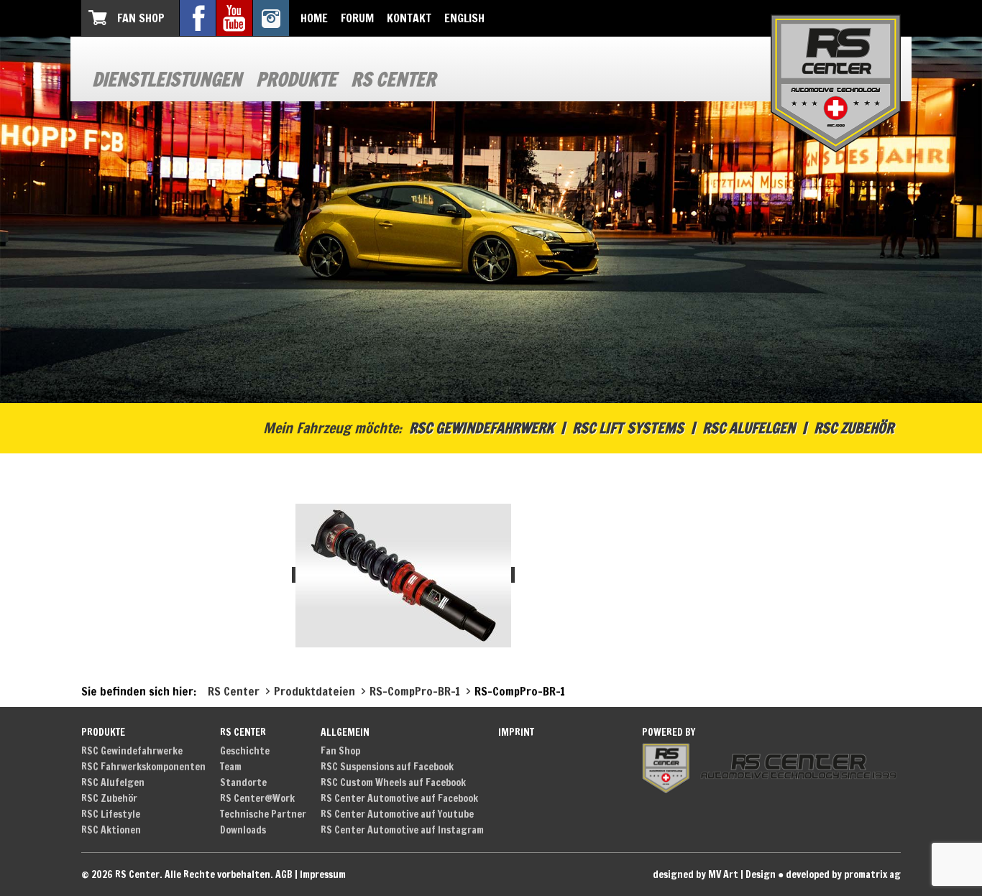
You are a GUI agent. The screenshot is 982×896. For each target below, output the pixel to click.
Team (231, 766)
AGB (284, 874)
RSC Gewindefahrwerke (132, 751)
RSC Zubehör (854, 427)
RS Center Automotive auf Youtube (397, 814)
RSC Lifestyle (110, 814)
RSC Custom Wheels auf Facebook (393, 782)
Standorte (243, 782)
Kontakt (409, 18)
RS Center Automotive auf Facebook (399, 798)
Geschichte (245, 751)
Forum (357, 18)
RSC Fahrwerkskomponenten (143, 766)
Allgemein (345, 732)
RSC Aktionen (111, 830)
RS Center (393, 79)
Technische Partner (263, 814)
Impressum (323, 874)
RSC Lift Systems (628, 427)
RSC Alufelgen (748, 427)
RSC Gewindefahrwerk (481, 427)
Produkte (296, 79)
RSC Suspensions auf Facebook (387, 766)
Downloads (243, 830)
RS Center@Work (257, 798)
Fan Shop (141, 18)
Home (314, 18)
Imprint (516, 732)
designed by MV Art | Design (714, 874)
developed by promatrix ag (843, 874)
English (464, 18)
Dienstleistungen (167, 79)
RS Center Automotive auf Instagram (402, 830)
